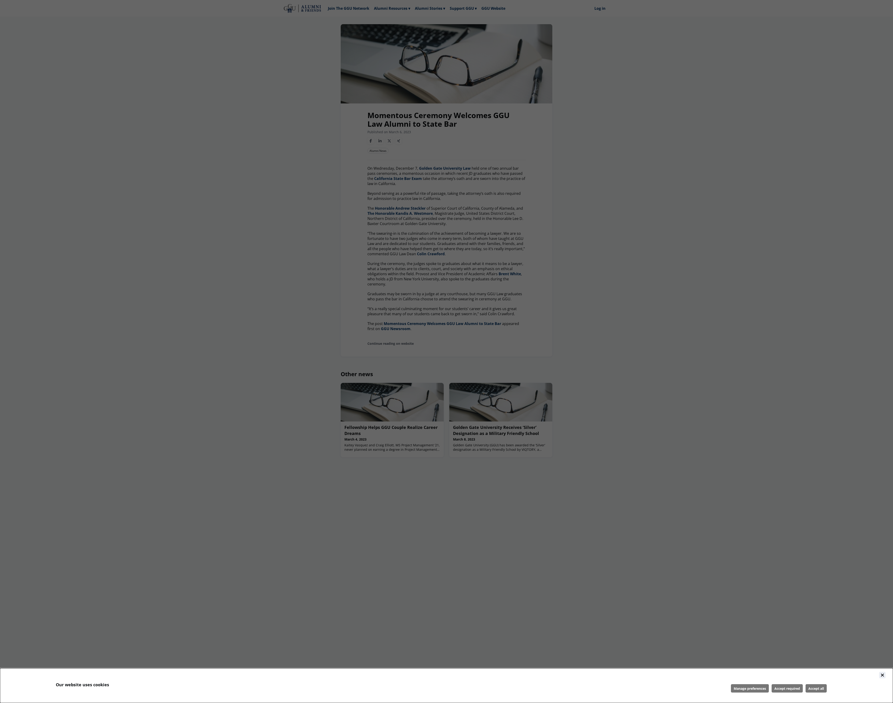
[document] (446, 685)
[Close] (882, 675)
